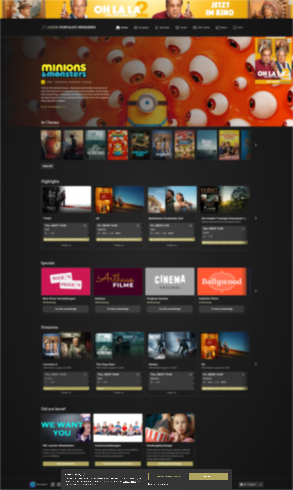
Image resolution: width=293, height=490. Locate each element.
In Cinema (50, 122)
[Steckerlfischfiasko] (229, 145)
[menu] (238, 27)
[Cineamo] (32, 484)
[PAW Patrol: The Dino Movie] (185, 145)
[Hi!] (119, 200)
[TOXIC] (66, 200)
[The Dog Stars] (95, 145)
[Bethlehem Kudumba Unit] (172, 200)
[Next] (255, 145)
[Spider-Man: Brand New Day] (51, 145)
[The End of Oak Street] (207, 145)
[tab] (50, 122)
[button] (85, 225)
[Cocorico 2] (162, 145)
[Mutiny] (172, 346)
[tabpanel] (146, 149)
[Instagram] (59, 484)
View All (47, 166)
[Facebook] (53, 484)
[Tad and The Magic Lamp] (251, 145)
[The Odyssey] (73, 145)
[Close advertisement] (290, 2)
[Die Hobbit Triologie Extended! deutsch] (225, 200)
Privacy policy (129, 481)
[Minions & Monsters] (118, 145)
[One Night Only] (140, 145)
